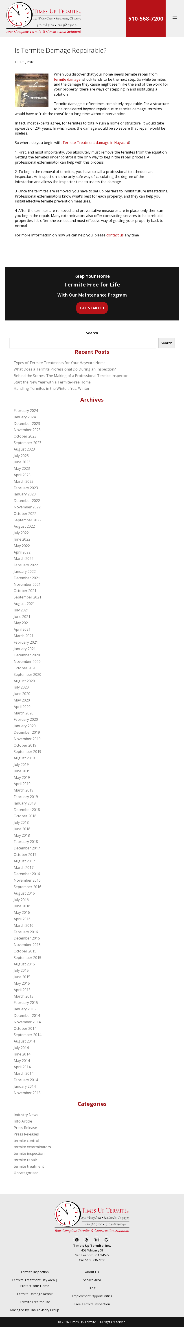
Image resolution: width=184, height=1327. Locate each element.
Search (92, 333)
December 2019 (27, 732)
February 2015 (26, 1002)
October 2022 (25, 513)
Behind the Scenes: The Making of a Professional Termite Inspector (71, 375)
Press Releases (26, 1134)
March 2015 (23, 996)
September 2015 (27, 957)
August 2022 (24, 526)
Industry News (26, 1114)
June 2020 (22, 693)
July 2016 (21, 899)
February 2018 (26, 841)
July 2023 (21, 455)
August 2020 (24, 680)
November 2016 (27, 880)
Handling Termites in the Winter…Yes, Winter (52, 388)
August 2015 (24, 964)
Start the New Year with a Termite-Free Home (52, 382)
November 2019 (27, 738)
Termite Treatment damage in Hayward (95, 142)
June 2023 (22, 461)
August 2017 (24, 861)
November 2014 (27, 1021)
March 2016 (23, 925)
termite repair (25, 1159)
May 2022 (22, 545)
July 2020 (21, 687)
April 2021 (22, 629)
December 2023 (27, 423)
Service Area (92, 1280)
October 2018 (25, 815)
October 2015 (25, 951)
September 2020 (27, 674)
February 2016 (26, 931)
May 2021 (22, 622)
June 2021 (22, 616)
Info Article (23, 1121)
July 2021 (21, 610)
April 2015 (22, 989)
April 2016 (22, 918)
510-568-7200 (145, 18)
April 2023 (22, 474)
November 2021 (27, 584)
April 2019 (22, 783)
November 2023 (27, 429)
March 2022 (23, 558)
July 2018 (21, 822)
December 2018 (27, 809)
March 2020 (23, 713)
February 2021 (26, 642)
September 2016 (27, 886)
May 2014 (22, 1060)
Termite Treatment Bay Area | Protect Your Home (34, 1283)
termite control (26, 1140)
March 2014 (23, 1073)
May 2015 (22, 983)
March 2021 (23, 635)
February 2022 (26, 564)
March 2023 (23, 481)
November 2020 (27, 661)
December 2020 (27, 655)
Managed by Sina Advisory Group (34, 1310)
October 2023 (25, 436)
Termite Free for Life (34, 1302)
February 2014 (26, 1079)
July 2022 (21, 532)
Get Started (92, 307)
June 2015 (22, 976)
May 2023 (22, 468)
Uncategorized (26, 1172)
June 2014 (22, 1054)
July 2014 (21, 1047)
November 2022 (27, 507)
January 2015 (25, 1009)
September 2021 (27, 597)
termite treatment (29, 1166)
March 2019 (23, 790)
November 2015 (27, 944)
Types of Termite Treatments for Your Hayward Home (59, 362)
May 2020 (22, 700)
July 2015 (21, 970)
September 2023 (27, 442)
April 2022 (22, 552)
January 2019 (25, 803)
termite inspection (29, 1153)
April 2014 (22, 1066)
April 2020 (22, 706)
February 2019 (26, 796)
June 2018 (22, 828)
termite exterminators (32, 1146)
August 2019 (24, 758)
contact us (115, 235)
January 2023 (25, 494)
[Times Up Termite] (43, 18)
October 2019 (25, 745)
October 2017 (25, 854)
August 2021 (24, 603)
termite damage (67, 79)
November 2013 (27, 1092)
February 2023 (26, 487)
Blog (92, 1288)
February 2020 (26, 719)
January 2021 (25, 648)
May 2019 (22, 777)
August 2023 (24, 449)
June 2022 (22, 539)
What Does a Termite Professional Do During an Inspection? (65, 369)
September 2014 (27, 1034)
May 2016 (22, 912)
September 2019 (27, 751)
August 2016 (24, 893)
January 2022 (25, 571)
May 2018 (22, 835)
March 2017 (23, 867)
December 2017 (27, 848)
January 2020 (25, 725)
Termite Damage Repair (35, 1294)
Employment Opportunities (92, 1296)
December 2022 (27, 500)
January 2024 (25, 417)
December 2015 (27, 938)
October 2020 (25, 668)
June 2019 (22, 771)
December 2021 (27, 577)
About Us (92, 1272)
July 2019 (21, 764)
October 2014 (25, 1028)
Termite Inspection (34, 1272)
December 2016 (27, 873)
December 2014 (27, 1015)
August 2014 (24, 1041)
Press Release (25, 1127)
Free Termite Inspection (92, 1304)
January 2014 (25, 1086)
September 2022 (27, 520)
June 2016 (22, 906)
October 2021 (25, 590)
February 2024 (26, 410)
